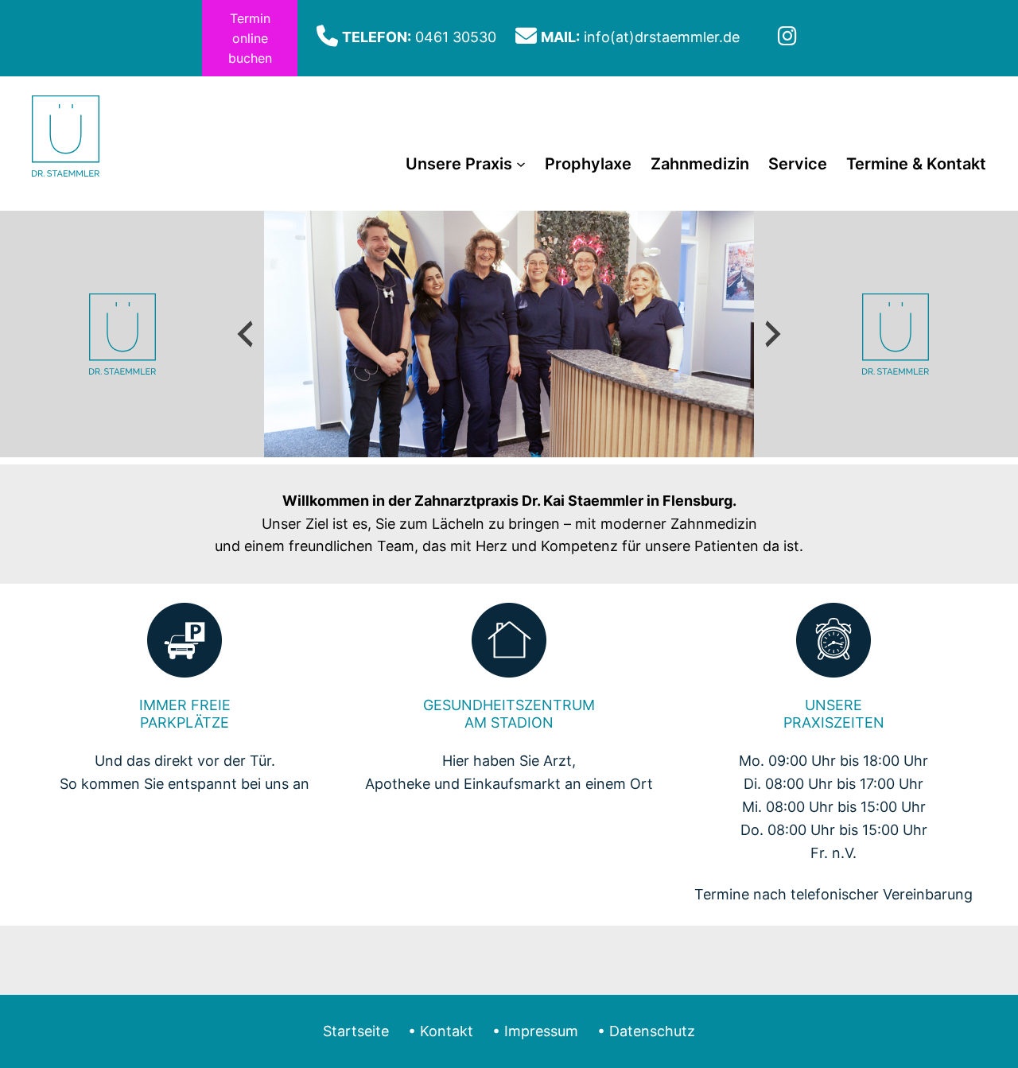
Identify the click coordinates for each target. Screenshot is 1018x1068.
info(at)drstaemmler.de (662, 37)
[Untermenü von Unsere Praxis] (521, 164)
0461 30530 (455, 37)
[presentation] (245, 334)
